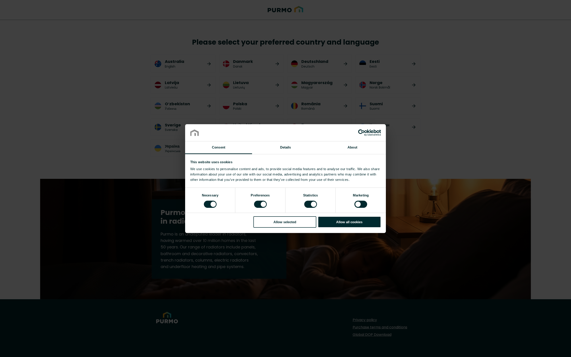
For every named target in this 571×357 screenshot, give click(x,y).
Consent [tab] (218, 147)
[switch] (260, 203)
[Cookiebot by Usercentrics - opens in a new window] (361, 132)
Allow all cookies (349, 222)
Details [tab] (285, 147)
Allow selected (284, 222)
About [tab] (352, 147)
